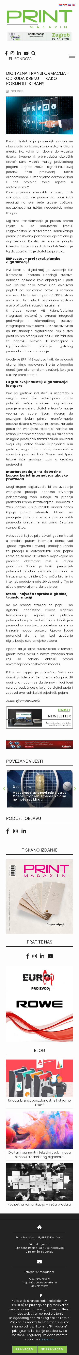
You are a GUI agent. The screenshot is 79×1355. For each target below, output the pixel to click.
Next (75, 789)
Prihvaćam (25, 1349)
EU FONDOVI (20, 59)
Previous (4, 789)
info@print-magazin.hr (39, 1272)
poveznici (47, 1339)
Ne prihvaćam (52, 1349)
